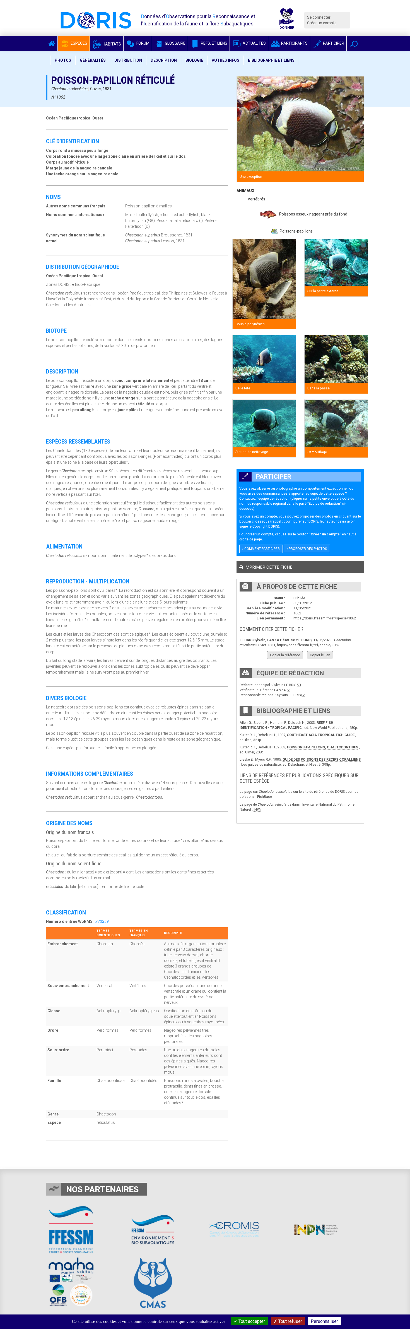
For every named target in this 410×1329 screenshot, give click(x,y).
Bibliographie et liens (271, 60)
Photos (63, 60)
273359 (102, 921)
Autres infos (225, 60)
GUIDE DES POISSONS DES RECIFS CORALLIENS (322, 759)
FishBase (264, 796)
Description (164, 60)
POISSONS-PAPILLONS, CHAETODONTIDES (322, 747)
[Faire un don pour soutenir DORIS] (286, 20)
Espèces (78, 43)
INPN (257, 809)
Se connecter (319, 17)
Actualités (254, 43)
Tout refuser (289, 1321)
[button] (354, 43)
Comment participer (261, 549)
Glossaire (174, 43)
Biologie (194, 60)
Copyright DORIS (265, 526)
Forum (142, 43)
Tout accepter (251, 1321)
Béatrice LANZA (273, 690)
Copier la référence (285, 655)
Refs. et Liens (213, 43)
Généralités (93, 60)
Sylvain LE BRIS (284, 685)
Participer (333, 43)
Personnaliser (324, 1321)
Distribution (128, 60)
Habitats (111, 44)
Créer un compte (322, 23)
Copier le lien (320, 655)
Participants (294, 43)
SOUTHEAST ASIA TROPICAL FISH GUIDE (320, 735)
